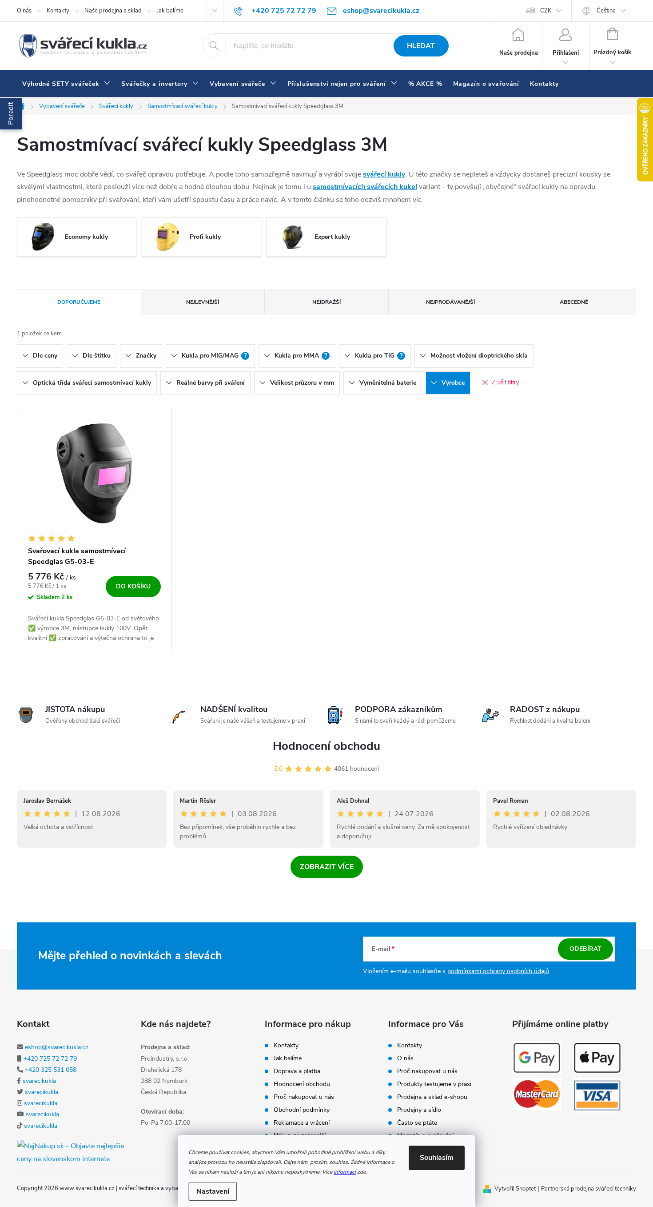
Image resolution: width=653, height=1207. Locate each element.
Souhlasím (437, 1158)
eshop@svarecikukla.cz (56, 1047)
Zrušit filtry (505, 382)
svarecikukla (39, 1081)
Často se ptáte (417, 1123)
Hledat (421, 46)
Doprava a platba (297, 1071)
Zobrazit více (327, 867)
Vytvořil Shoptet (515, 1189)
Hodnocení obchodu (326, 746)
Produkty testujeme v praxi (434, 1084)
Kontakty (58, 11)
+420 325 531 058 (50, 1070)
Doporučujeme (78, 302)
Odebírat (585, 949)
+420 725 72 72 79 (50, 1058)
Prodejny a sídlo (419, 1110)
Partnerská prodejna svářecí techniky (588, 1189)
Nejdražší (326, 302)
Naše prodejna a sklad (113, 11)
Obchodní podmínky (302, 1110)
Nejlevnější (202, 302)
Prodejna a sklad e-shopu (432, 1097)
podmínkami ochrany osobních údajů (498, 971)
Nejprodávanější (450, 302)
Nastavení (212, 1191)
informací (345, 1171)
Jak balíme (170, 11)
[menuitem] (66, 84)
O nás (24, 11)
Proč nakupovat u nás (304, 1097)
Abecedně (574, 302)
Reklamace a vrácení (302, 1123)
